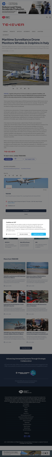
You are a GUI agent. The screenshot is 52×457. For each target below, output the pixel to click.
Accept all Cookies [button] (39, 234)
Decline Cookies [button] (24, 234)
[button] (11, 234)
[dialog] (26, 228)
